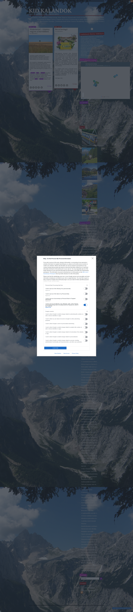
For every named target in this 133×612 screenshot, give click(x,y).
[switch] (86, 289)
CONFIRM (55, 348)
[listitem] (66, 285)
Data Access (66, 353)
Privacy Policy (75, 353)
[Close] (93, 258)
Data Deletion (57, 353)
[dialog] (66, 306)
